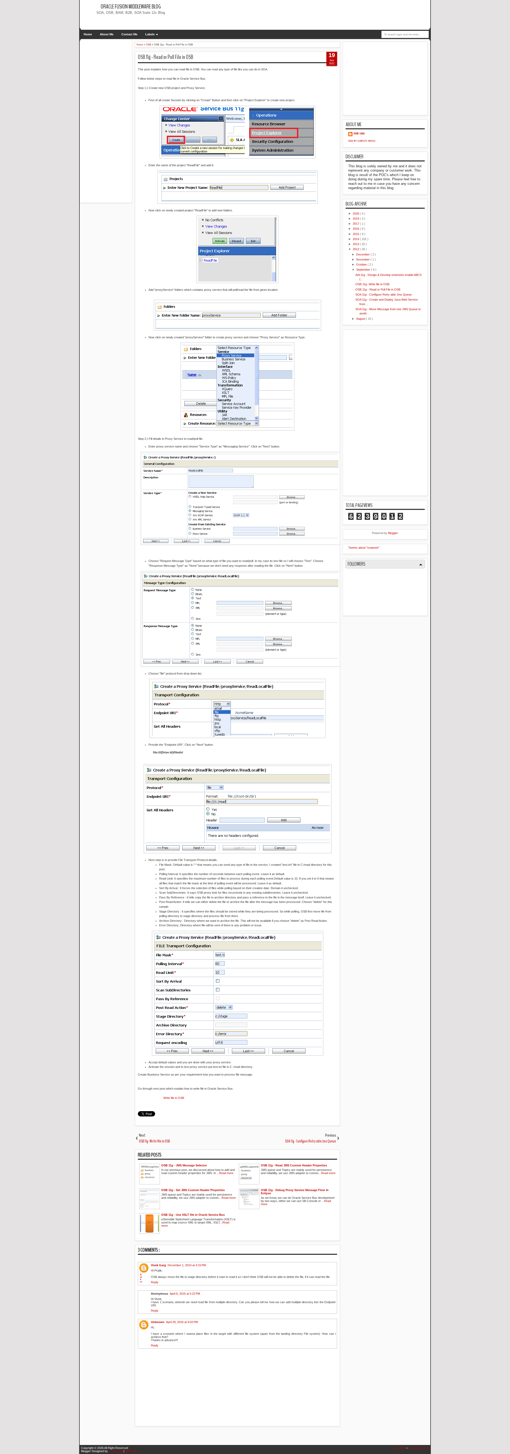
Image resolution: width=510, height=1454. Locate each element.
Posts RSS (399, 1447)
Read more (226, 1173)
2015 (356, 234)
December (363, 254)
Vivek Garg (158, 1265)
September (363, 269)
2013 (356, 244)
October (362, 264)
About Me (106, 34)
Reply (154, 1282)
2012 (356, 249)
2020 (356, 213)
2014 (356, 239)
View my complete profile (362, 141)
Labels (150, 34)
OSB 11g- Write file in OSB (372, 284)
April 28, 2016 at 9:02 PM (182, 1322)
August (361, 318)
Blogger (393, 533)
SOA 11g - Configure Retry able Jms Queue (383, 294)
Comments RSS (418, 1447)
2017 (356, 223)
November (363, 259)
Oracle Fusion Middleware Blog (131, 7)
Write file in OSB (173, 1097)
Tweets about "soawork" (364, 547)
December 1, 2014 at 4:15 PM (187, 1265)
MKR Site (131, 1451)
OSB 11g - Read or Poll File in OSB (165, 57)
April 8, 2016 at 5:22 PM (185, 1293)
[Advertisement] (275, 15)
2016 (356, 228)
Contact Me (129, 34)
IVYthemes (116, 1451)
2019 (356, 218)
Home (88, 34)
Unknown (157, 1322)
